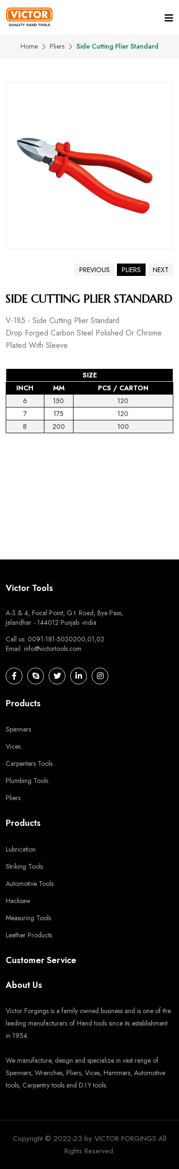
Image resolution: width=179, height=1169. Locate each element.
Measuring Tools (28, 918)
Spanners (18, 729)
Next (160, 269)
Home (29, 46)
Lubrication (21, 849)
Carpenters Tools (29, 763)
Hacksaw (18, 900)
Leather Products (29, 935)
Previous (94, 269)
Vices (13, 746)
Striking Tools (24, 866)
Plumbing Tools (27, 780)
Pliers (57, 46)
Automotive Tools (29, 883)
